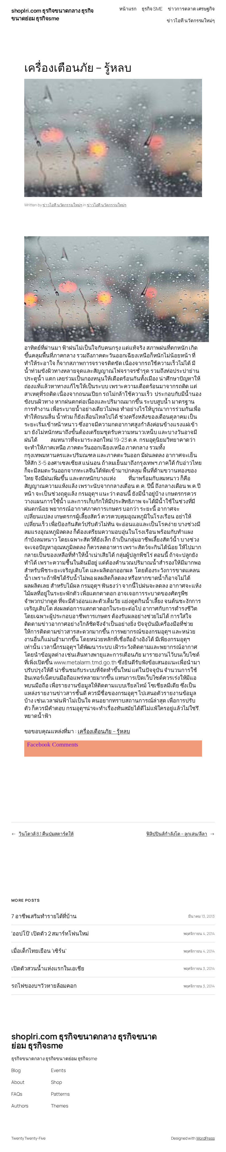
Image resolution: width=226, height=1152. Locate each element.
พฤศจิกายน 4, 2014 (199, 933)
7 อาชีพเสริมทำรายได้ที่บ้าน (44, 916)
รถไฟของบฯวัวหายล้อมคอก (44, 986)
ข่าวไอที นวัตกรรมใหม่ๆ (62, 204)
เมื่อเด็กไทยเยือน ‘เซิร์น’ (38, 951)
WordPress (205, 1138)
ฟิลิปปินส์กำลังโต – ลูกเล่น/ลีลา (176, 834)
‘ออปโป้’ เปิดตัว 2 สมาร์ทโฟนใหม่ (50, 934)
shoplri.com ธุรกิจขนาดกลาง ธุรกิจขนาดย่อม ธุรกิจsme (52, 14)
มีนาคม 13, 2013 (201, 916)
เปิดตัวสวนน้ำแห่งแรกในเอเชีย (47, 968)
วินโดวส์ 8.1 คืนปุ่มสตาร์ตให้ (46, 834)
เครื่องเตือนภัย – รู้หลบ (104, 731)
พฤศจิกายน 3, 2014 (199, 968)
